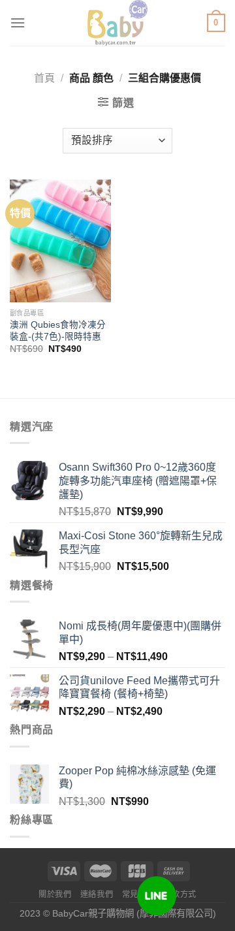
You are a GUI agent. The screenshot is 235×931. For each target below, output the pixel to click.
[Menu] (17, 23)
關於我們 (55, 894)
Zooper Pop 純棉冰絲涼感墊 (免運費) (137, 777)
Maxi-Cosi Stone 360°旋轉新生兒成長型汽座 (141, 542)
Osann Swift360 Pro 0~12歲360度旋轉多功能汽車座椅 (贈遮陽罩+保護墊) (138, 481)
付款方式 (180, 894)
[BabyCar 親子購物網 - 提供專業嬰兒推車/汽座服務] (117, 23)
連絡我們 (96, 894)
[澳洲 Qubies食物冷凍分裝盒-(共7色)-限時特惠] (60, 241)
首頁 (44, 78)
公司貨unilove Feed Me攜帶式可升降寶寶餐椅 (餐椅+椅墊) (139, 687)
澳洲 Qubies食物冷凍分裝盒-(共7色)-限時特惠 (58, 330)
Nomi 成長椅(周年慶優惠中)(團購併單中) (140, 632)
